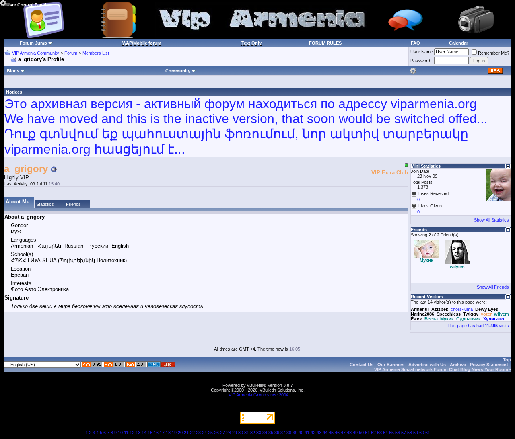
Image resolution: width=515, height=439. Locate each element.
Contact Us (361, 364)
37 (282, 432)
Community (177, 70)
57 (403, 432)
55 (391, 432)
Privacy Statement (489, 364)
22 (192, 432)
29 (234, 432)
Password (420, 60)
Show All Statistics (491, 219)
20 (180, 432)
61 (427, 432)
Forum (70, 53)
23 (198, 432)
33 (258, 432)
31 (246, 432)
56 (397, 432)
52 (373, 432)
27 (222, 432)
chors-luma (462, 309)
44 (325, 432)
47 (343, 432)
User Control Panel (26, 4)
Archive (458, 364)
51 (367, 432)
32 (252, 432)
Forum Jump (33, 43)
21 (186, 432)
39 (295, 432)
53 (379, 432)
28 (228, 432)
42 (313, 432)
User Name (421, 51)
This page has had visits (478, 325)
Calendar (458, 43)
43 (319, 432)
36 (276, 432)
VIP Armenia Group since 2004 (258, 394)
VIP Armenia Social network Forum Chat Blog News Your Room (441, 369)
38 (288, 432)
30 (240, 432)
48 (349, 432)
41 (307, 432)
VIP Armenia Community (35, 53)
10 (120, 432)
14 (144, 432)
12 (132, 432)
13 (138, 432)
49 (355, 432)
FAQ (415, 43)
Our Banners (390, 364)
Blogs (13, 70)
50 (361, 432)
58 (409, 432)
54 (385, 432)
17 (162, 432)
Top (507, 359)
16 (156, 432)
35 (270, 432)
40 (301, 432)
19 (174, 432)
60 (421, 432)
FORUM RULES (325, 43)
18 (168, 432)
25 (210, 432)
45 (331, 432)
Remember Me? (493, 53)
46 (337, 432)
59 (415, 432)
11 (126, 432)
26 (216, 432)
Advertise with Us (427, 364)
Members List (95, 53)
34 (264, 432)
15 (150, 432)
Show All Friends (493, 287)
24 (204, 432)
